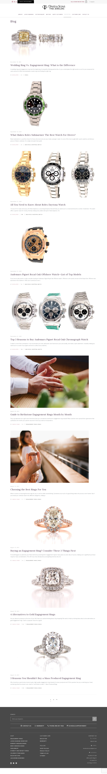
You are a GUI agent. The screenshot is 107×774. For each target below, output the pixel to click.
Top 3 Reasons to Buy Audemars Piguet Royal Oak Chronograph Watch (49, 339)
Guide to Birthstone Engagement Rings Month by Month (41, 414)
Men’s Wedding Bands (17, 746)
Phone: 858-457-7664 (56, 726)
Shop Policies (44, 748)
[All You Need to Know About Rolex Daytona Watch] (53, 174)
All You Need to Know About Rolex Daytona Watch (37, 204)
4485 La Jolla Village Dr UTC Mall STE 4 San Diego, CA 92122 (91, 760)
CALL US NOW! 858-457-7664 (77, 1)
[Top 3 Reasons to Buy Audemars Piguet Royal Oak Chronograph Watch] (53, 312)
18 (22, 688)
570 (22, 214)
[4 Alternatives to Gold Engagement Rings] (53, 587)
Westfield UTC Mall (92, 755)
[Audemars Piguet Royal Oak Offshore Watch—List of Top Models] (33, 244)
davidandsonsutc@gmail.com (90, 748)
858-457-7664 (93, 741)
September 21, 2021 (16, 201)
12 (22, 624)
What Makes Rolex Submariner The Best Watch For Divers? (43, 135)
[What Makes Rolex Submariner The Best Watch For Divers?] (33, 104)
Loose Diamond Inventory (19, 741)
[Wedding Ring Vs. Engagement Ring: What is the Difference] (37, 43)
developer (15, 75)
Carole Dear (16, 424)
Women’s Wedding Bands (18, 743)
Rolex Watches (15, 755)
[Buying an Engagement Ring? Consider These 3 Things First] (53, 525)
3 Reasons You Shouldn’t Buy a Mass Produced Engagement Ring (45, 678)
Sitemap (42, 755)
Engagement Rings (31, 424)
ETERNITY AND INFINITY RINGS (19, 750)
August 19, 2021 (14, 486)
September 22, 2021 (16, 131)
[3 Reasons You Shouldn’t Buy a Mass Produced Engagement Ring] (53, 651)
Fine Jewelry (14, 748)
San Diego (28, 144)
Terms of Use (44, 753)
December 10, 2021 (15, 62)
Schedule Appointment (77, 726)
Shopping (34, 144)
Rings (26, 75)
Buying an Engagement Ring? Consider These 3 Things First (43, 550)
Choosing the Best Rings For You (28, 489)
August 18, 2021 (14, 611)
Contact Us (26, 726)
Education (43, 738)
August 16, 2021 (14, 675)
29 (21, 349)
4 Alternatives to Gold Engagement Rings (32, 614)
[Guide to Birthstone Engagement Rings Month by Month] (49, 382)
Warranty (40, 726)
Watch (40, 144)
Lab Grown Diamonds (17, 758)
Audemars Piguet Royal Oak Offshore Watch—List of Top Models (45, 274)
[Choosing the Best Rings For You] (49, 457)
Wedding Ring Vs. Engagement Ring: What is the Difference (42, 65)
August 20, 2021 (14, 411)
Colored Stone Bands (17, 753)
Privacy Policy (45, 751)
